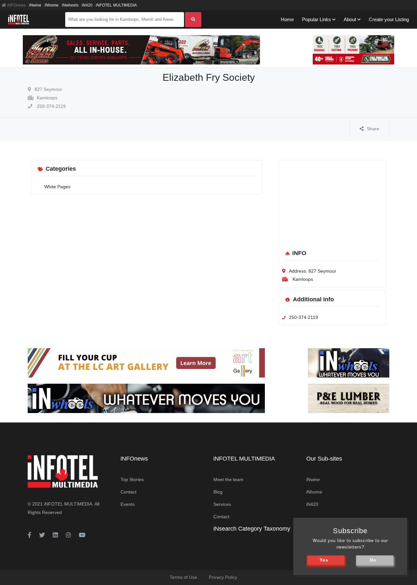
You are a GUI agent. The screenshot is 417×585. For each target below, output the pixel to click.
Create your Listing (389, 19)
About (350, 19)
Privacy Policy (223, 577)
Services (222, 504)
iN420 (87, 5)
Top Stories (132, 479)
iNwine (35, 5)
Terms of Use (183, 577)
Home (287, 19)
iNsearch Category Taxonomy (251, 528)
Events (128, 504)
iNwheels (70, 5)
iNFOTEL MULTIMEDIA (116, 5)
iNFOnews (16, 5)
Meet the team (228, 479)
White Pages (57, 186)
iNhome (52, 5)
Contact (129, 491)
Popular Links (316, 19)
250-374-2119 (51, 106)
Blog (218, 491)
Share (373, 128)
